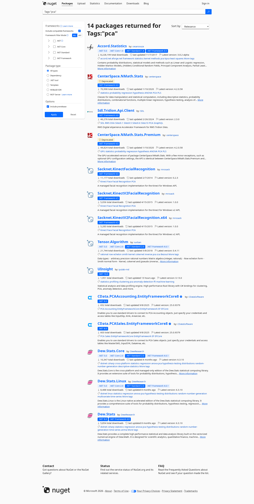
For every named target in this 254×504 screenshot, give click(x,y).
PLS (159, 92)
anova (154, 363)
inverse (148, 254)
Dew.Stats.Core (111, 350)
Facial (115, 181)
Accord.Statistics (112, 46)
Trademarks (191, 491)
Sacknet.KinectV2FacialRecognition (129, 193)
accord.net (105, 58)
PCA (155, 92)
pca (162, 58)
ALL (74, 35)
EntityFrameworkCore (128, 308)
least (172, 58)
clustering (124, 281)
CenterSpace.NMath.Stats (120, 76)
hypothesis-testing (171, 363)
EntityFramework (149, 308)
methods (155, 58)
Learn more (68, 26)
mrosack (165, 169)
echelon (117, 254)
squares (179, 58)
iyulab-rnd (124, 269)
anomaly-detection (143, 281)
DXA (112, 122)
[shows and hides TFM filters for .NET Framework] (49, 58)
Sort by (175, 26)
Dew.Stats (106, 414)
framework (128, 58)
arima (124, 429)
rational (104, 254)
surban (137, 242)
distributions (170, 393)
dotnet (103, 363)
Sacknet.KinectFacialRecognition (126, 169)
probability (115, 92)
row (111, 254)
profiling (114, 281)
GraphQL (158, 122)
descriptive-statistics (128, 366)
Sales (107, 336)
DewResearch (137, 351)
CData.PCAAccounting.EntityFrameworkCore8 (138, 296)
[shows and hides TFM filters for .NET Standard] (49, 52)
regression (126, 92)
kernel (147, 58)
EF (159, 308)
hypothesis (138, 92)
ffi (155, 281)
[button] (61, 25)
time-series (116, 396)
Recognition (125, 181)
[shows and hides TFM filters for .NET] (49, 41)
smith (125, 254)
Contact (48, 466)
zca (158, 254)
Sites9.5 (128, 122)
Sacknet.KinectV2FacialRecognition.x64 (132, 217)
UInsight (105, 269)
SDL (142, 110)
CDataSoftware (196, 296)
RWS (107, 122)
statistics (139, 58)
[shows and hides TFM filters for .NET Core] (49, 47)
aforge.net (117, 58)
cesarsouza (138, 46)
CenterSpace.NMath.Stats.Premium (129, 134)
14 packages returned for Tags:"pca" (124, 29)
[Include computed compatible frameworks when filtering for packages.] (79, 31)
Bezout (164, 254)
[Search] (208, 11)
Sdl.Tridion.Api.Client (116, 110)
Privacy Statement (172, 491)
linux (110, 393)
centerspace (155, 76)
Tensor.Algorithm (113, 241)
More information (107, 68)
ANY (79, 35)
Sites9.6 (136, 122)
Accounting (111, 308)
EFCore (164, 308)
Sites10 (144, 122)
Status (105, 466)
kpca (167, 58)
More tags (189, 58)
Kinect (103, 181)
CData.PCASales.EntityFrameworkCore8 (133, 323)
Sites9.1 (119, 122)
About (108, 491)
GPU (102, 151)
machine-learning (165, 281)
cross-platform (122, 363)
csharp (111, 363)
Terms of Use (121, 491)
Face (109, 181)
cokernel (139, 254)
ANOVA (148, 92)
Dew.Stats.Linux (112, 381)
